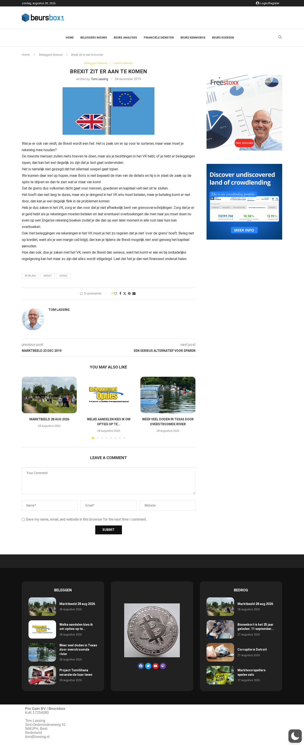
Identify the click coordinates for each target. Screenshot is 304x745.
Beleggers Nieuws (93, 38)
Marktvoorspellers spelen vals (251, 672)
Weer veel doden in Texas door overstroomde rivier (168, 422)
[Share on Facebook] (120, 293)
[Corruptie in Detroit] (220, 652)
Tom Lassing (99, 79)
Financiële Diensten (159, 38)
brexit (48, 276)
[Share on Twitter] (124, 293)
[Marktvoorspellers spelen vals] (220, 675)
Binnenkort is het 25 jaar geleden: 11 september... (255, 626)
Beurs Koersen (223, 38)
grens (63, 276)
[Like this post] (115, 293)
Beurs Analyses (125, 38)
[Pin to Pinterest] (129, 293)
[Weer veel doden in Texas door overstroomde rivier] (167, 395)
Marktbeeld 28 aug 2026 (49, 419)
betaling (30, 276)
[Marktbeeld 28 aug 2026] (49, 395)
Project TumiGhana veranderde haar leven (75, 672)
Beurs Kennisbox (192, 38)
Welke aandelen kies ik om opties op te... (108, 422)
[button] (28, 407)
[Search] (280, 37)
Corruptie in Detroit (252, 649)
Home (70, 38)
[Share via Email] (134, 293)
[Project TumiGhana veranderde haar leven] (42, 675)
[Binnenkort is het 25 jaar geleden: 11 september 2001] (220, 629)
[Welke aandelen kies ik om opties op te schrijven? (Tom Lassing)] (108, 395)
